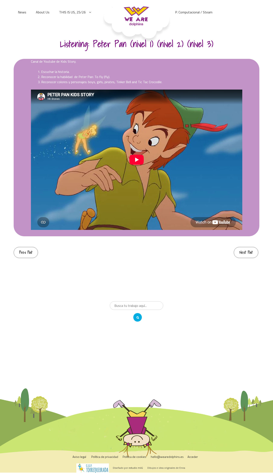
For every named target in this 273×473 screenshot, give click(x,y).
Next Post (246, 252)
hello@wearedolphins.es (167, 456)
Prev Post (25, 252)
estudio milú (136, 468)
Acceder (192, 456)
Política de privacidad (104, 456)
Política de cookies (134, 456)
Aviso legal (79, 456)
